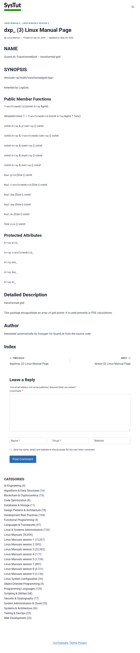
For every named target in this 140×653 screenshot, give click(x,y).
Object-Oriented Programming (22, 583)
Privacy (82, 642)
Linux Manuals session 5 (19, 559)
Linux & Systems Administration (23, 529)
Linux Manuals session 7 (19, 564)
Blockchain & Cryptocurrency (21, 495)
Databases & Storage (17, 505)
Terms (73, 642)
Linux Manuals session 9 (19, 574)
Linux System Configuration (21, 578)
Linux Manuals (12, 23)
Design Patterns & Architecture (22, 510)
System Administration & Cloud (23, 603)
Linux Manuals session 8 (19, 569)
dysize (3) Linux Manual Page (112, 361)
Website (99, 440)
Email (57, 440)
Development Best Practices (21, 515)
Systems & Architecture (18, 608)
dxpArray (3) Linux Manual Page (29, 361)
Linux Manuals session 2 (19, 544)
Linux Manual (13, 37)
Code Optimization (15, 500)
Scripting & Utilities (15, 593)
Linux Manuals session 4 (19, 554)
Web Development (15, 618)
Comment (16, 391)
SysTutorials (60, 642)
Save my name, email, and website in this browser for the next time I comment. (54, 449)
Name (15, 440)
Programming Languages (19, 588)
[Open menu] (133, 6)
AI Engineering (12, 485)
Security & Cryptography (18, 598)
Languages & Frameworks (20, 524)
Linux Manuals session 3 (35, 23)
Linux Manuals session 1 (19, 539)
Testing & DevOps (14, 613)
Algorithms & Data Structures (21, 490)
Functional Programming (19, 520)
